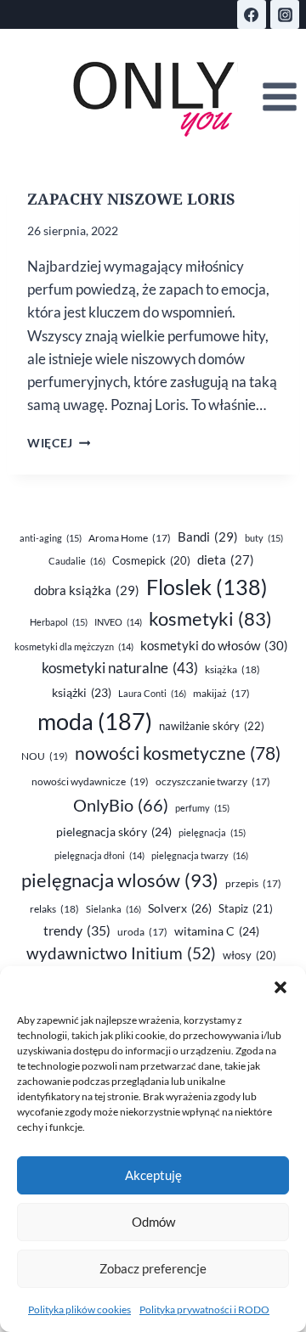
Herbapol (59, 621)
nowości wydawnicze (90, 781)
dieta (225, 560)
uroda (142, 931)
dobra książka (86, 590)
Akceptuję (153, 1175)
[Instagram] (284, 14)
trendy (76, 930)
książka (232, 669)
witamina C (216, 931)
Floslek (207, 587)
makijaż (221, 693)
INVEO (118, 621)
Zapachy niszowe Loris (131, 198)
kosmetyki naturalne (120, 668)
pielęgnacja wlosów (119, 879)
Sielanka (113, 908)
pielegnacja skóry (114, 831)
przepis (253, 883)
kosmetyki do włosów (214, 645)
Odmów (153, 1221)
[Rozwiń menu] (279, 97)
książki (81, 693)
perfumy (202, 807)
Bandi (208, 536)
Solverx (180, 908)
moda (94, 721)
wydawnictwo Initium (121, 953)
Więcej (58, 443)
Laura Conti (152, 693)
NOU (44, 756)
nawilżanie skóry (211, 726)
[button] (280, 987)
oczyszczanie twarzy (213, 781)
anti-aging (51, 537)
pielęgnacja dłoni (99, 855)
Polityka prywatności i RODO (204, 1309)
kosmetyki (210, 619)
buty (264, 537)
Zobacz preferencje (153, 1268)
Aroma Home (129, 537)
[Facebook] (251, 14)
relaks (54, 908)
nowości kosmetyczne (177, 753)
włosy (249, 955)
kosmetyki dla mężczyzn (73, 646)
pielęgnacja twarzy (199, 855)
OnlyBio (120, 805)
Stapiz (245, 908)
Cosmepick (151, 560)
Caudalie (76, 560)
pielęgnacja (212, 832)
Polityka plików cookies (79, 1309)
